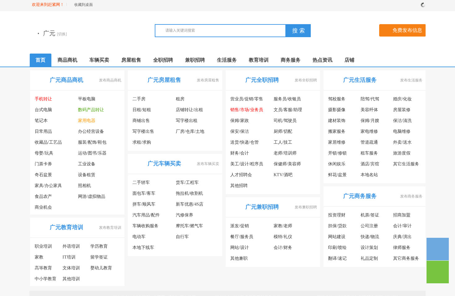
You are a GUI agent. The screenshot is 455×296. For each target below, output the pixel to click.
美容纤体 (369, 109)
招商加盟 (401, 215)
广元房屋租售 (164, 80)
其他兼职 (239, 258)
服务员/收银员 (287, 99)
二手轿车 (141, 182)
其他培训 (71, 278)
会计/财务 (283, 247)
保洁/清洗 (402, 120)
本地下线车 (143, 247)
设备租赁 (86, 174)
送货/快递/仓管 (244, 142)
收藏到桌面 (83, 4)
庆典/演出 (402, 236)
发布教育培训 (110, 227)
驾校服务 (336, 99)
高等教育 (43, 268)
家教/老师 (283, 226)
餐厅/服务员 (241, 236)
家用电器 (86, 120)
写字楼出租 (186, 120)
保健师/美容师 (287, 164)
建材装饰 (336, 120)
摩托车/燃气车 (189, 226)
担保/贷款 (337, 226)
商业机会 (43, 207)
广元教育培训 (66, 227)
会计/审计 (402, 226)
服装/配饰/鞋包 (92, 142)
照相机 (84, 185)
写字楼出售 (143, 131)
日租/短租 (141, 109)
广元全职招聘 (262, 80)
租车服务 (369, 153)
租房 (180, 99)
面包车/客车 (143, 193)
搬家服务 (336, 131)
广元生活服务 (360, 80)
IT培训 (69, 257)
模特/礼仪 (283, 236)
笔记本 (41, 120)
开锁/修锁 (337, 153)
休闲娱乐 (336, 164)
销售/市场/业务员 (246, 109)
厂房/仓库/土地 (190, 131)
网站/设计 (239, 247)
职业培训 (43, 246)
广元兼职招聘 (262, 207)
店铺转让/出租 (189, 109)
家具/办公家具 (48, 185)
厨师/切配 (283, 131)
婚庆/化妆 (402, 99)
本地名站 (369, 174)
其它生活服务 (406, 164)
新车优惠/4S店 (189, 204)
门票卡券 (43, 164)
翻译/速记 (337, 258)
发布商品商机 (110, 80)
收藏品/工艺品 (48, 142)
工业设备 (86, 164)
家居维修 (336, 142)
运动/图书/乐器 (92, 153)
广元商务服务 (360, 196)
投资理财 (336, 215)
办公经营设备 (91, 131)
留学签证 (99, 257)
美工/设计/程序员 (246, 164)
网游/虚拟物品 (91, 196)
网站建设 (336, 236)
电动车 (138, 236)
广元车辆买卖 (164, 163)
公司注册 (369, 226)
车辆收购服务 (145, 226)
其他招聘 (239, 185)
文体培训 (71, 268)
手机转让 (43, 99)
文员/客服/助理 (288, 109)
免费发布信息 (407, 30)
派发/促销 (239, 226)
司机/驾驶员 (285, 120)
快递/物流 (370, 236)
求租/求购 (141, 142)
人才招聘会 (241, 174)
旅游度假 (401, 153)
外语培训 (71, 246)
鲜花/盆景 (337, 174)
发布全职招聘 (306, 80)
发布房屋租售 (208, 80)
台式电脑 (43, 109)
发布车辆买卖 (208, 164)
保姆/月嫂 (370, 120)
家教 (39, 257)
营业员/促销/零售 (246, 99)
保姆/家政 (239, 120)
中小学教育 (45, 278)
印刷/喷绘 (337, 247)
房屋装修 (401, 109)
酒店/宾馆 (370, 164)
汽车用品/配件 (146, 215)
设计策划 (369, 247)
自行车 (182, 236)
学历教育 (99, 246)
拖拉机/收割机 (189, 193)
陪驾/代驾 (370, 99)
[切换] (124, 34)
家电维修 (369, 131)
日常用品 (43, 131)
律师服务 (401, 247)
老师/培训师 (285, 153)
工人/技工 (283, 142)
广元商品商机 (66, 80)
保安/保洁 (239, 131)
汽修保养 (184, 215)
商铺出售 (141, 120)
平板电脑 (86, 99)
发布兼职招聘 (306, 207)
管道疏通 (369, 142)
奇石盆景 (43, 174)
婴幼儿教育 (101, 268)
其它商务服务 (406, 258)
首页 (41, 60)
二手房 (138, 99)
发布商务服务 (411, 196)
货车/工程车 (187, 182)
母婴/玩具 (44, 153)
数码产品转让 (91, 109)
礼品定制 (369, 258)
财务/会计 (239, 153)
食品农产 (43, 196)
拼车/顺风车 (143, 204)
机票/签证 (370, 215)
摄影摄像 (336, 109)
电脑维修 (401, 131)
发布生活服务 (411, 80)
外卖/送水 (402, 142)
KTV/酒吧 (283, 174)
